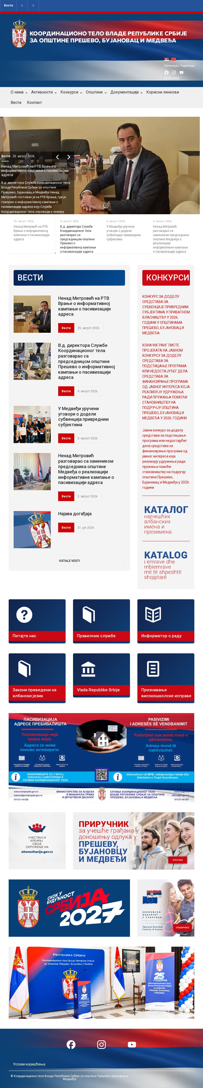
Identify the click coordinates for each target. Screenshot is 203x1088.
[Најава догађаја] (32, 529)
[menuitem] (167, 59)
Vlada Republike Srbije (98, 689)
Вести (8, 5)
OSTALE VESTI (69, 561)
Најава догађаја (75, 513)
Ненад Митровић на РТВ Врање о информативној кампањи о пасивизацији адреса (84, 306)
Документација (124, 92)
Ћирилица (187, 65)
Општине (94, 92)
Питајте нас (24, 635)
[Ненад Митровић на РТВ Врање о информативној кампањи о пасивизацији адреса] (32, 314)
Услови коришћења (29, 1064)
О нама (17, 92)
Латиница (171, 65)
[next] (79, 157)
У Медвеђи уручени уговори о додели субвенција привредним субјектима (83, 416)
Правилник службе (96, 635)
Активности (42, 92)
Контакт (34, 102)
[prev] (68, 157)
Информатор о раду (161, 635)
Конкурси (69, 92)
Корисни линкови (162, 92)
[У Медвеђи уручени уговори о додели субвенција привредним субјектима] (32, 424)
